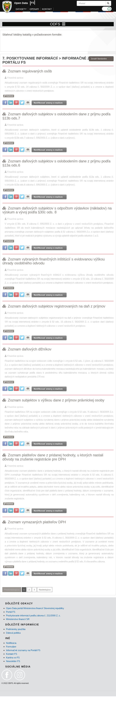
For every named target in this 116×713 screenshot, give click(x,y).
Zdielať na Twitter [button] (22, 102)
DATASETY (21, 9)
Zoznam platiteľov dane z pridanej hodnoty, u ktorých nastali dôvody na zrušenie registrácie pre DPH (52, 457)
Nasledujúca (45, 589)
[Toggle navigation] (63, 24)
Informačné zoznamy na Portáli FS (23, 650)
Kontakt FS (11, 654)
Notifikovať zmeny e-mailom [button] (48, 103)
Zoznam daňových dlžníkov (29, 349)
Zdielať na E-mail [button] (27, 102)
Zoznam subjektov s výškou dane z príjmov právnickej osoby (56, 400)
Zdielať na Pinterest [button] (16, 102)
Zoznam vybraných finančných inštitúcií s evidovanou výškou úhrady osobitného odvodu (53, 261)
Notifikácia (11, 643)
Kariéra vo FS (13, 657)
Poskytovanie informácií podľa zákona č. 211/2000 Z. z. (33, 615)
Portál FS (10, 612)
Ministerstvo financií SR (17, 619)
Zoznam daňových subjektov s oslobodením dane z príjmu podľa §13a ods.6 (56, 163)
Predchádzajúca (11, 589)
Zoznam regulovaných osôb (30, 71)
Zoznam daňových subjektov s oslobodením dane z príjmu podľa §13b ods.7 (56, 116)
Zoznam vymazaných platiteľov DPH (37, 522)
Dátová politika (13, 633)
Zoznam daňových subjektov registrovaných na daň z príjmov (56, 306)
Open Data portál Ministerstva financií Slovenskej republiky (35, 608)
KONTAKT (47, 9)
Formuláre (11, 646)
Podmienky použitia (15, 629)
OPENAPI (34, 9)
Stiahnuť (9, 96)
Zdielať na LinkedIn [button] (10, 102)
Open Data (21, 3)
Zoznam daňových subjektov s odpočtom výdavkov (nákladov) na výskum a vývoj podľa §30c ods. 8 (57, 210)
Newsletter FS (13, 661)
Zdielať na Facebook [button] (5, 102)
